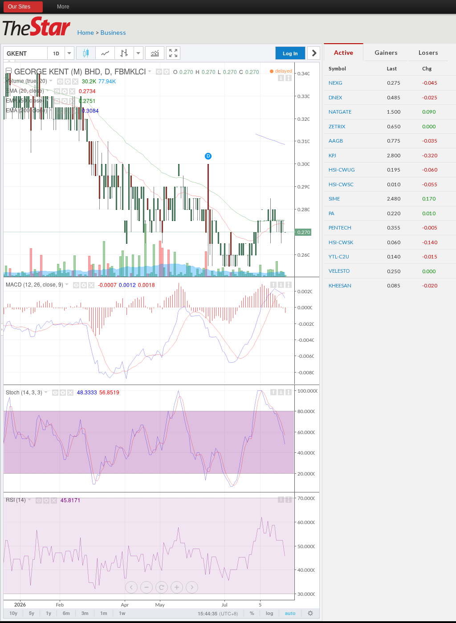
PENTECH (340, 227)
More (63, 7)
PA (331, 213)
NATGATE (340, 112)
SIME (334, 198)
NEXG (335, 83)
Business (113, 32)
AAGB (336, 140)
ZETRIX (337, 126)
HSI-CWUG (342, 169)
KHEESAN (340, 285)
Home (85, 32)
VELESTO (339, 271)
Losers (428, 52)
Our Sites (19, 7)
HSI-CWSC (341, 184)
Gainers (386, 52)
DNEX (335, 97)
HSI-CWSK (341, 242)
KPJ (332, 155)
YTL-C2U (339, 256)
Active (343, 52)
